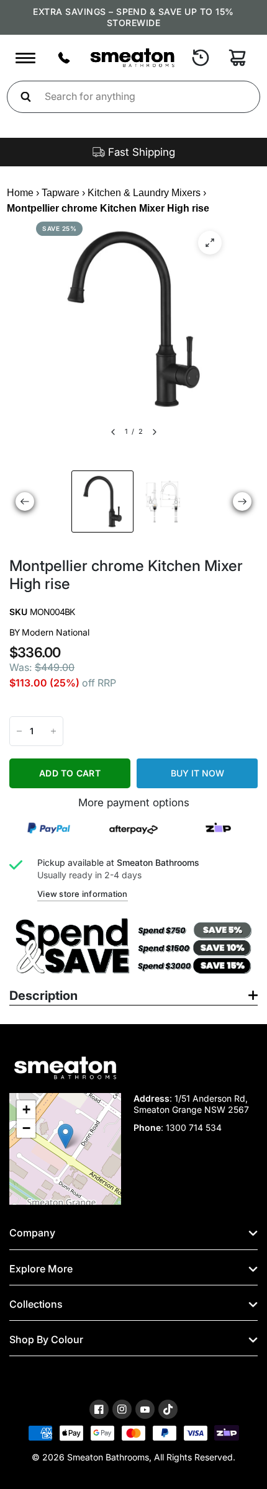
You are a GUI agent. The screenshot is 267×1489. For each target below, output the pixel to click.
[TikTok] (168, 1409)
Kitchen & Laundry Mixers (144, 192)
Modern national (55, 632)
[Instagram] (122, 1409)
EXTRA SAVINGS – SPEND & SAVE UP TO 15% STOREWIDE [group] (133, 17)
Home (20, 192)
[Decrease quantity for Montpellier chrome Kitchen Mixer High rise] (19, 731)
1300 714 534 (194, 1127)
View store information (82, 894)
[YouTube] (145, 1409)
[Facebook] (99, 1409)
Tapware (60, 192)
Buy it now (197, 773)
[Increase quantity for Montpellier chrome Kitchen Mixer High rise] (53, 731)
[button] (65, 1136)
